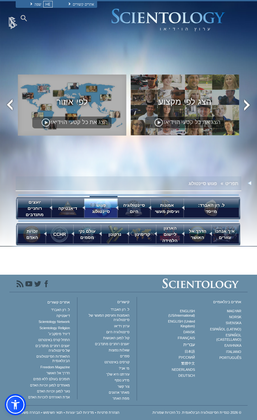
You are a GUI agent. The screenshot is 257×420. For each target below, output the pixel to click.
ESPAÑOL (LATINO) (225, 329)
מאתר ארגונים (119, 392)
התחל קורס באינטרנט (54, 340)
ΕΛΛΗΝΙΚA (232, 345)
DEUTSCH (186, 375)
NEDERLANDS (183, 369)
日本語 (190, 351)
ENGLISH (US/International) (181, 313)
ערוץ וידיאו (121, 326)
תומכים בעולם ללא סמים (51, 379)
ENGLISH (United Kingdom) (181, 323)
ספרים (124, 356)
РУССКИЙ (187, 357)
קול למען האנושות (116, 338)
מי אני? (124, 368)
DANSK (189, 332)
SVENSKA (233, 323)
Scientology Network (54, 322)
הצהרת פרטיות (108, 412)
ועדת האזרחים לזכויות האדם (49, 397)
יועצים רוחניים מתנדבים (112, 344)
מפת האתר (121, 398)
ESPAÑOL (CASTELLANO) (228, 337)
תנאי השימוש (53, 412)
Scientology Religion (54, 328)
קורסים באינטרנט (116, 362)
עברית (189, 344)
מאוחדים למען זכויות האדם (50, 385)
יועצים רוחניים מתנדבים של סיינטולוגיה (52, 348)
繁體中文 (188, 363)
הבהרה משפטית (28, 412)
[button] (15, 405)
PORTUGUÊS (230, 358)
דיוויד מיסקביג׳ (59, 334)
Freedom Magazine (55, 367)
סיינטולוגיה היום (117, 332)
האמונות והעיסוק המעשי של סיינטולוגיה (109, 318)
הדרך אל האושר (58, 373)
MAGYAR (234, 311)
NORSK (235, 317)
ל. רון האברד (120, 309)
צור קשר (123, 386)
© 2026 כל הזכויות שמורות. (196, 412)
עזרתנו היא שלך (117, 374)
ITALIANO (233, 352)
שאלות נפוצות (119, 350)
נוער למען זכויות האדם (53, 391)
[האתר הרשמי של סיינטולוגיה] (13, 22)
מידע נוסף (122, 380)
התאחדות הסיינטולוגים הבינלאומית (53, 359)
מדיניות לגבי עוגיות (80, 412)
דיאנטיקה (63, 316)
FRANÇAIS (186, 338)
